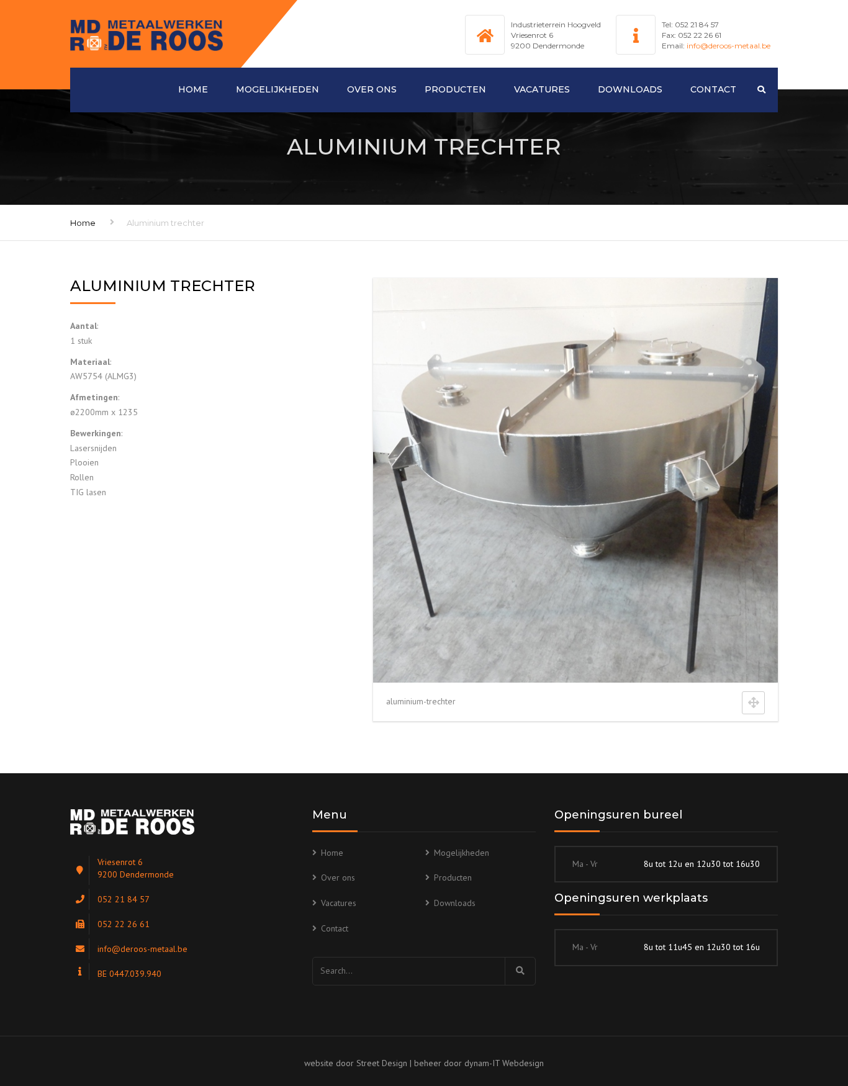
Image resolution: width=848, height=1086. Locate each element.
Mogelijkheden (277, 89)
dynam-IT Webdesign (504, 1063)
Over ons (372, 89)
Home (193, 89)
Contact (713, 89)
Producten (455, 89)
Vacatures (542, 89)
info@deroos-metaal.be (728, 45)
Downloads (630, 89)
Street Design (381, 1063)
